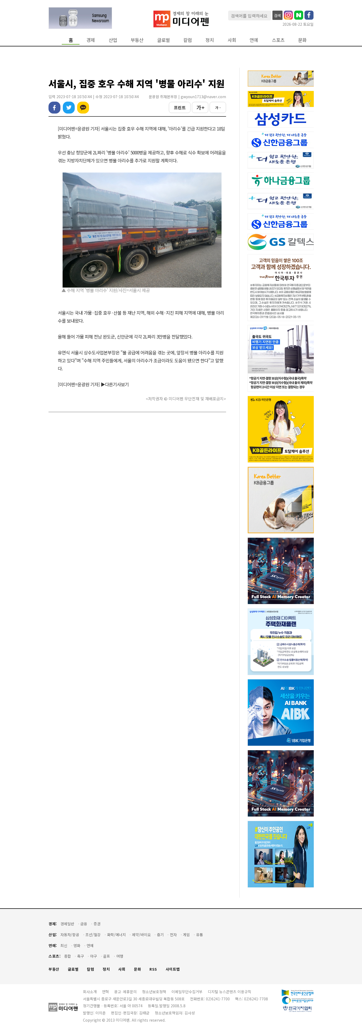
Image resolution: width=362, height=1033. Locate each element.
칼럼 (187, 40)
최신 (63, 945)
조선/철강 (93, 934)
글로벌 (163, 40)
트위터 (69, 108)
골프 (106, 956)
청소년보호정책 (154, 991)
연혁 (105, 991)
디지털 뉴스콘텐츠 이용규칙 (229, 991)
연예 (254, 40)
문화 (302, 40)
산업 (113, 40)
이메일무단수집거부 (186, 991)
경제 (90, 40)
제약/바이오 (141, 934)
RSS (153, 969)
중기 (160, 934)
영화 (76, 945)
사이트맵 (173, 969)
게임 (186, 934)
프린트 (180, 107)
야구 (93, 956)
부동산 (137, 40)
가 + (200, 107)
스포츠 (278, 40)
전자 (173, 934)
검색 (277, 15)
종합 (67, 956)
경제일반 (67, 924)
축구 (80, 956)
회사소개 (90, 991)
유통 (199, 934)
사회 (232, 40)
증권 (97, 924)
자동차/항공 (69, 934)
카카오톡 (83, 108)
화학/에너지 (116, 934)
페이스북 (54, 108)
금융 (83, 924)
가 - (218, 107)
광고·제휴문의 (125, 991)
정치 (209, 40)
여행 (119, 956)
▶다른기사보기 (115, 384)
